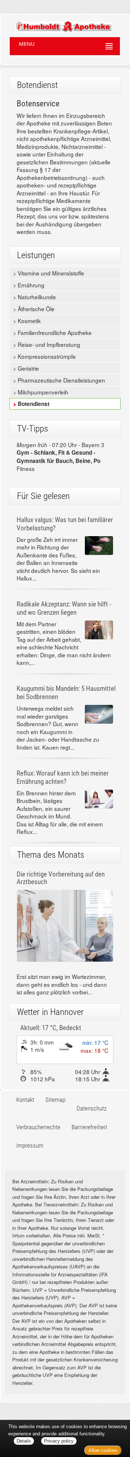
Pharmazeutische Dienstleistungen (60, 380)
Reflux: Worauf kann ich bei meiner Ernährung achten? (63, 777)
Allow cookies (102, 1450)
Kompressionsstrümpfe (46, 356)
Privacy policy (59, 1441)
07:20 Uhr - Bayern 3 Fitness (60, 457)
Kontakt (25, 1099)
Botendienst (32, 404)
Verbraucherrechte (38, 1127)
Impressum (29, 1145)
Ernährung (30, 285)
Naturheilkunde (36, 297)
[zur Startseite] (57, 23)
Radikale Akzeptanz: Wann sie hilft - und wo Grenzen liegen (64, 608)
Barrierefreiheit (89, 1127)
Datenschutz (92, 1108)
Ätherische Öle (35, 309)
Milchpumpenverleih (42, 392)
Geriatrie (27, 368)
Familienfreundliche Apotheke (54, 332)
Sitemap (55, 1099)
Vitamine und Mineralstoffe (50, 273)
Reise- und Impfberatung (48, 344)
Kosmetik (28, 320)
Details (24, 1441)
